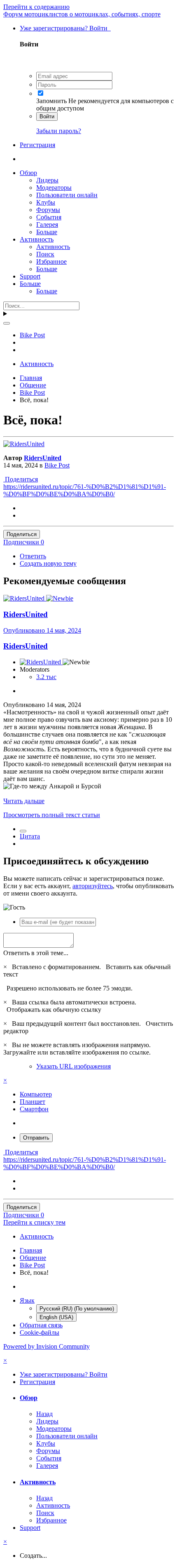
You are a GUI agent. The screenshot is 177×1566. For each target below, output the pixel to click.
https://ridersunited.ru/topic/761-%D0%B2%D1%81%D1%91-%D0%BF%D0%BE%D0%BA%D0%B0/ (84, 490)
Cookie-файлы (39, 1332)
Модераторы (54, 187)
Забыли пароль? (58, 130)
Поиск (45, 254)
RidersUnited (42, 457)
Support (30, 276)
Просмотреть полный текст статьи (51, 814)
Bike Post (57, 465)
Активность (37, 239)
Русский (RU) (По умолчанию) (77, 1309)
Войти (47, 116)
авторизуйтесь (92, 885)
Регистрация (37, 144)
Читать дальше (23, 800)
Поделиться (20, 479)
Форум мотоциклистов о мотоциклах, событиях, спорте (82, 14)
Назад (44, 1413)
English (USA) (56, 1317)
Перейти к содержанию (36, 6)
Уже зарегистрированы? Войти (65, 28)
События (48, 217)
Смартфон (34, 1108)
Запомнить (51, 100)
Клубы (45, 202)
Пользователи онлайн (67, 194)
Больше (46, 231)
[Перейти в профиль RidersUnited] (23, 443)
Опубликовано (42, 630)
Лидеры (47, 180)
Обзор (28, 172)
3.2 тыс (46, 676)
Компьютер (36, 1094)
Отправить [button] (36, 1138)
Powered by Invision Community (46, 1346)
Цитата (30, 836)
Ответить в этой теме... (35, 952)
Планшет (32, 1101)
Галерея (47, 224)
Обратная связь (41, 1325)
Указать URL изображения (73, 1066)
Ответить (33, 556)
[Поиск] (6, 323)
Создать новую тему (48, 563)
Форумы (48, 209)
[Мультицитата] (23, 831)
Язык (27, 1300)
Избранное (51, 261)
